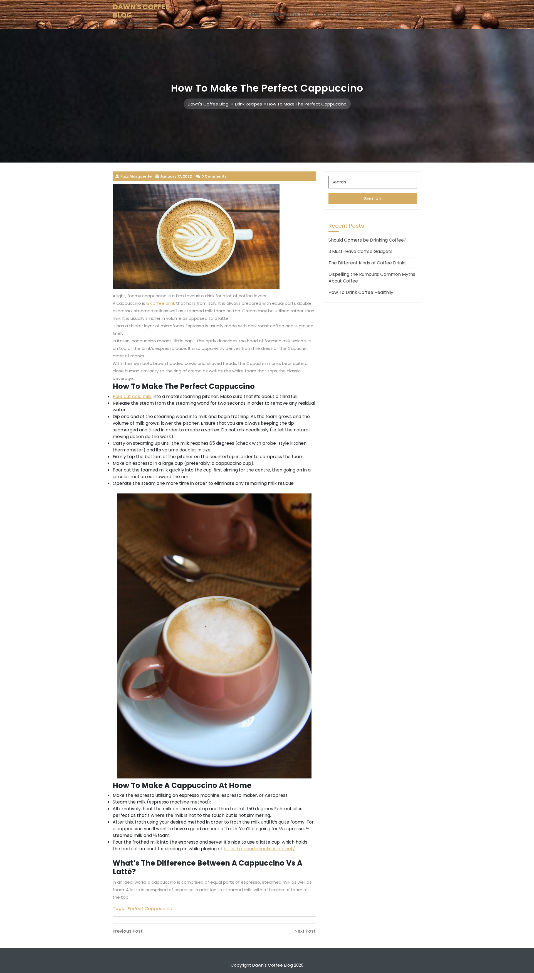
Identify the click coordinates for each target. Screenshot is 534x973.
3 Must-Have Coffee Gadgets (360, 251)
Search (373, 198)
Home (253, 14)
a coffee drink (160, 303)
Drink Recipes (327, 14)
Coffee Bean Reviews (286, 14)
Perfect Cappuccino (150, 908)
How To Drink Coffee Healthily (360, 292)
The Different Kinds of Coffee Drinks (367, 263)
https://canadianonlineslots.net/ (259, 849)
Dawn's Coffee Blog (141, 11)
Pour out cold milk (132, 396)
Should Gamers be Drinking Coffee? (367, 240)
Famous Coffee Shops (369, 14)
